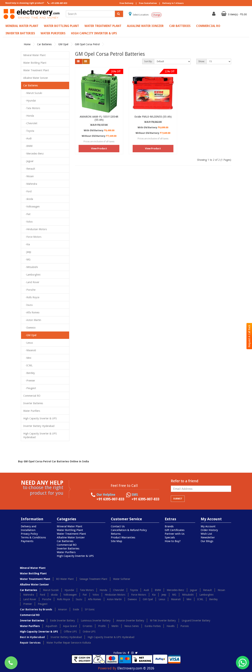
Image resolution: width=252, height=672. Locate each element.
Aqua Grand (70, 626)
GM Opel (63, 44)
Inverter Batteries (20, 33)
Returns (116, 533)
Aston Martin (114, 599)
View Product (99, 148)
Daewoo (132, 599)
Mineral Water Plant (22, 26)
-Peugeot (29, 388)
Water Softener (121, 579)
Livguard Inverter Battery (196, 620)
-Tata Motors (31, 108)
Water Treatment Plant (102, 26)
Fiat (85, 594)
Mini (189, 599)
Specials (170, 537)
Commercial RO (208, 26)
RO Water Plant (65, 579)
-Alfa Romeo (31, 312)
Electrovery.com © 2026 (135, 668)
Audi (146, 590)
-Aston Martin (32, 320)
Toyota (134, 590)
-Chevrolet (30, 123)
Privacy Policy (29, 533)
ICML (200, 599)
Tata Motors (87, 590)
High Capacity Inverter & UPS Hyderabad (40, 435)
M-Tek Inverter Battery (163, 620)
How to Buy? (173, 541)
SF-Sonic (90, 609)
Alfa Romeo (94, 599)
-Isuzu (28, 304)
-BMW (27, 146)
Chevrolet (118, 590)
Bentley (213, 599)
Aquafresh (51, 626)
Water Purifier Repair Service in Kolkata (68, 642)
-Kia (26, 244)
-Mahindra (30, 183)
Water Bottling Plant (61, 26)
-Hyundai (29, 100)
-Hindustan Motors (35, 229)
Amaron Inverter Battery (130, 620)
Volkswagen (70, 594)
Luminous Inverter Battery (96, 620)
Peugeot (42, 603)
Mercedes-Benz (175, 590)
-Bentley (29, 373)
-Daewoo (29, 327)
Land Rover (29, 599)
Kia (154, 594)
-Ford (27, 191)
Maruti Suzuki (51, 590)
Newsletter (208, 537)
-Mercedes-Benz (33, 153)
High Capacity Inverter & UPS (94, 33)
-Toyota (28, 130)
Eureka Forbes (153, 626)
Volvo (96, 594)
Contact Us (118, 526)
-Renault (29, 168)
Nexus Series (131, 626)
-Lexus (28, 342)
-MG (26, 259)
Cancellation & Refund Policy (129, 530)
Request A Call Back (249, 336)
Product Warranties (123, 537)
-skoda (28, 198)
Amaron (62, 609)
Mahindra (28, 594)
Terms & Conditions (33, 537)
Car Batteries (180, 26)
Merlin (114, 626)
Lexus (162, 599)
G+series (87, 626)
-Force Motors (32, 236)
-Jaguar (28, 161)
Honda (103, 590)
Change (156, 15)
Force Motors (138, 594)
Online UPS (89, 631)
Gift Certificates (174, 530)
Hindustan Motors (115, 594)
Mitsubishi (188, 594)
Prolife (102, 626)
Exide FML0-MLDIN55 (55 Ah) (153, 116)
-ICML (27, 365)
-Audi (27, 138)
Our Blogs (207, 541)
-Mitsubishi (30, 267)
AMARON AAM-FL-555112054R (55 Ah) (99, 118)
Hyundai (69, 590)
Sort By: (148, 61)
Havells (171, 626)
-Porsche (29, 289)
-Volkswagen (31, 206)
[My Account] (214, 14)
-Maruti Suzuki (32, 93)
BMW (158, 590)
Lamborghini (206, 594)
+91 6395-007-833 (58, 3)
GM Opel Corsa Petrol (87, 44)
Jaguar (193, 590)
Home (27, 44)
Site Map (116, 541)
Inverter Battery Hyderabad (38, 425)
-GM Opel (29, 335)
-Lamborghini (31, 274)
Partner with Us (174, 533)
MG (174, 594)
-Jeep (27, 251)
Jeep (163, 594)
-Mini (27, 357)
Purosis (184, 626)
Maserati (176, 599)
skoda (54, 594)
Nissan (221, 590)
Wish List (206, 533)
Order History (209, 530)
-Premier (29, 380)
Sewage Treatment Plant (93, 579)
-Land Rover (31, 282)
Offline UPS (70, 631)
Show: (201, 61)
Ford (42, 594)
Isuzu (79, 599)
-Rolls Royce (31, 297)
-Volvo (28, 221)
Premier (27, 603)
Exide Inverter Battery (62, 620)
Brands (169, 526)
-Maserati (29, 350)
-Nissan (28, 176)
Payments (27, 541)
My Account (208, 526)
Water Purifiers (53, 33)
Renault (207, 590)
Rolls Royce (63, 599)
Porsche (46, 599)
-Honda (28, 115)
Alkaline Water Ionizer (145, 26)
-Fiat (26, 214)
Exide (76, 609)
